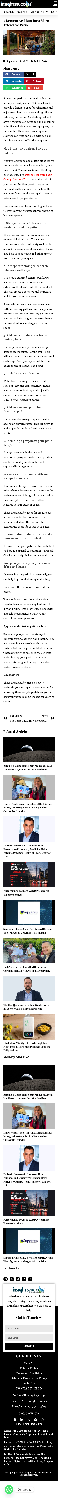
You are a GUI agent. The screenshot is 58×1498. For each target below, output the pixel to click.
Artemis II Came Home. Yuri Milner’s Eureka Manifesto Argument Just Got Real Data (27, 767)
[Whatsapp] (9, 1489)
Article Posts (40, 61)
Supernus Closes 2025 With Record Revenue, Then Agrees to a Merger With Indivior (28, 930)
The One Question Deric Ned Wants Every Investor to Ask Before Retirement (26, 1006)
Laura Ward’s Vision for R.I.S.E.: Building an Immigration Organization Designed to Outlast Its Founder (27, 807)
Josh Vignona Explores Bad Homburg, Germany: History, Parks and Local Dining (26, 968)
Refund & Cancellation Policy (29, 1378)
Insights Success (15, 11)
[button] (55, 3)
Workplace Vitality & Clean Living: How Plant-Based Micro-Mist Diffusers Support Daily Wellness (26, 1046)
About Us (29, 1363)
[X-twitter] (12, 1279)
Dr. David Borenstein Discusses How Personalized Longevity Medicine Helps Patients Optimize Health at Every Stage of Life (27, 851)
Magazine (37, 11)
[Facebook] (5, 1279)
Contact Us (29, 1383)
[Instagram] (30, 1279)
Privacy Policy (29, 1368)
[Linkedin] (24, 1279)
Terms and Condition (29, 1373)
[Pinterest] (18, 1279)
